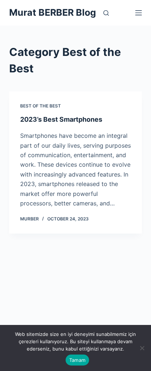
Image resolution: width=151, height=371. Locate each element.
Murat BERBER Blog (52, 12)
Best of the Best (40, 106)
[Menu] (138, 13)
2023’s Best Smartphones (61, 119)
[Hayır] (142, 348)
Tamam (77, 360)
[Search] (106, 13)
